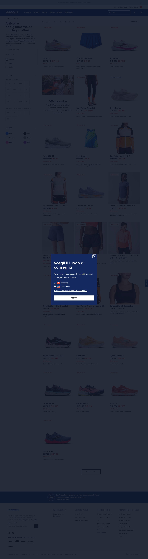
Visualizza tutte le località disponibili (70, 290)
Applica (74, 298)
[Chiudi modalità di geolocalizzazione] (94, 256)
